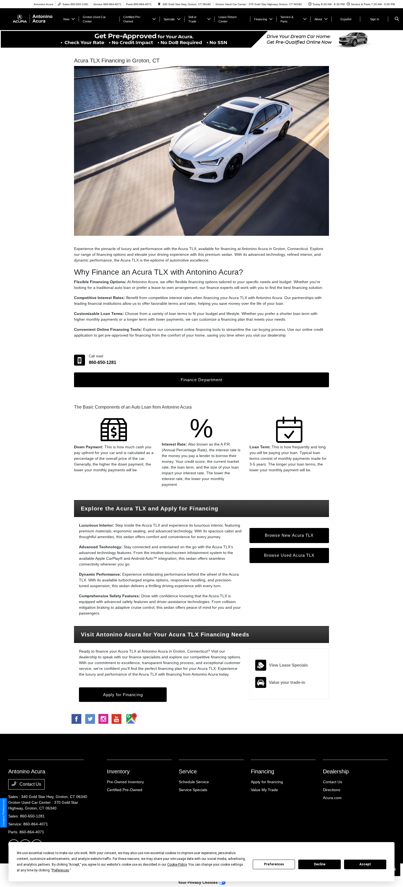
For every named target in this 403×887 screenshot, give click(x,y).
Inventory (118, 771)
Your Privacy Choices (198, 882)
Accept (365, 864)
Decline (319, 864)
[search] (397, 19)
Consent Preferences (3, 812)
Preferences (274, 864)
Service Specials (193, 790)
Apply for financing (267, 782)
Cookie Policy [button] (177, 864)
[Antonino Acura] (33, 18)
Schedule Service (194, 782)
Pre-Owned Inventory (125, 782)
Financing (262, 771)
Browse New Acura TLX (289, 535)
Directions (331, 790)
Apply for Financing (123, 694)
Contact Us (29, 784)
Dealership (336, 771)
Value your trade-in (287, 682)
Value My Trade (264, 790)
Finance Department (201, 379)
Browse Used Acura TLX (289, 555)
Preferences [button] (60, 870)
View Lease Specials (288, 665)
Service (188, 771)
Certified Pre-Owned (124, 790)
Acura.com (332, 798)
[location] (159, 4)
